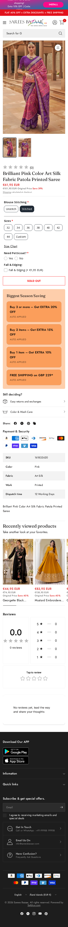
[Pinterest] (46, 914)
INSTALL (53, 4)
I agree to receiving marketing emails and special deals (33, 817)
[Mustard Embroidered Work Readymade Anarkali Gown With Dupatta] (50, 562)
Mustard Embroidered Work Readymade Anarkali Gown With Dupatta (49, 600)
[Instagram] (34, 914)
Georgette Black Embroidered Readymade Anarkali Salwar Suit (16, 600)
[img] (16, 167)
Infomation (10, 773)
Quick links (10, 784)
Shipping (7, 192)
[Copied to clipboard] (34, 423)
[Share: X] (21, 423)
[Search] (60, 33)
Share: (7, 423)
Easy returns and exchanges (25, 401)
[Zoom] (58, 47)
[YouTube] (40, 914)
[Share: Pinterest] (28, 423)
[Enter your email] (61, 807)
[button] (48, 624)
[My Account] (54, 22)
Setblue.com (34, 905)
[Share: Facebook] (15, 423)
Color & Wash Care (21, 412)
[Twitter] (28, 914)
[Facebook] (22, 914)
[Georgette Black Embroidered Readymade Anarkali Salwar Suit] (18, 561)
